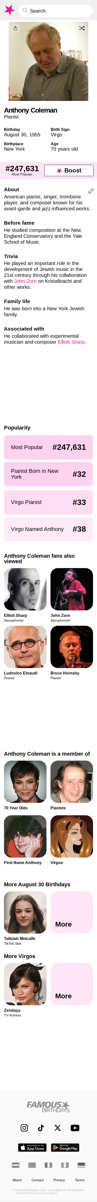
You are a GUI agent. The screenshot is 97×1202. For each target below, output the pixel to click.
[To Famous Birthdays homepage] (9, 10)
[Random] (81, 28)
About (17, 1180)
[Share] (15, 28)
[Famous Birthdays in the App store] (32, 1147)
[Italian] (65, 1165)
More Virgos (19, 956)
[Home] (48, 1106)
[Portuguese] (32, 1165)
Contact (38, 1180)
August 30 (15, 134)
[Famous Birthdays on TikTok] (38, 1128)
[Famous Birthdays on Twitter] (55, 1128)
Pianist (11, 117)
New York (14, 149)
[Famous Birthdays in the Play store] (65, 1147)
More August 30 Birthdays (37, 884)
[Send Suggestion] (91, 191)
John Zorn (25, 281)
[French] (48, 1165)
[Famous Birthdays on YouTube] (74, 1128)
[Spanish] (15, 1165)
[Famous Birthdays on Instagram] (22, 1128)
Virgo (56, 134)
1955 (34, 134)
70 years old (64, 149)
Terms (80, 1180)
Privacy (59, 1180)
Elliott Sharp (71, 342)
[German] (81, 1165)
